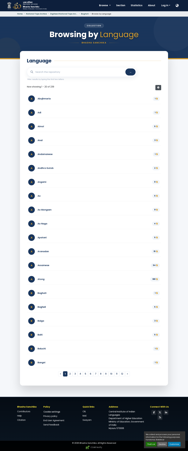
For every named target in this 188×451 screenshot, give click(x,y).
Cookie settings (51, 411)
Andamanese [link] (45, 154)
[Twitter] (159, 412)
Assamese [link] (43, 265)
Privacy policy (50, 416)
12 (122, 373)
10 (111, 373)
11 (116, 373)
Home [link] (20, 14)
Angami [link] (42, 182)
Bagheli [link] (42, 307)
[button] (177, 6)
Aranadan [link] (43, 251)
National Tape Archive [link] (36, 14)
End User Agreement (53, 420)
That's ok (151, 444)
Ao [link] (39, 195)
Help (19, 415)
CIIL (84, 411)
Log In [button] (165, 5)
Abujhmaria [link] (44, 98)
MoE (85, 415)
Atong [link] (41, 279)
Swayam (87, 420)
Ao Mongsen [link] (44, 209)
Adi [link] (39, 112)
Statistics (136, 5)
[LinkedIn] (166, 412)
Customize (174, 444)
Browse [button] (103, 5)
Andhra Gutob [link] (46, 168)
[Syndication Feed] (159, 417)
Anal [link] (40, 140)
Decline (162, 444)
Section (120, 5)
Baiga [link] (41, 320)
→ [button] (130, 72)
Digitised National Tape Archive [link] (64, 14)
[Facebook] (153, 412)
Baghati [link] (85, 14)
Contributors (23, 411)
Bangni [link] (41, 362)
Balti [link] (40, 334)
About (151, 5)
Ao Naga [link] (42, 223)
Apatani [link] (42, 237)
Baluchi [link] (42, 348)
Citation (21, 420)
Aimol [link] (41, 126)
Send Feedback (51, 424)
